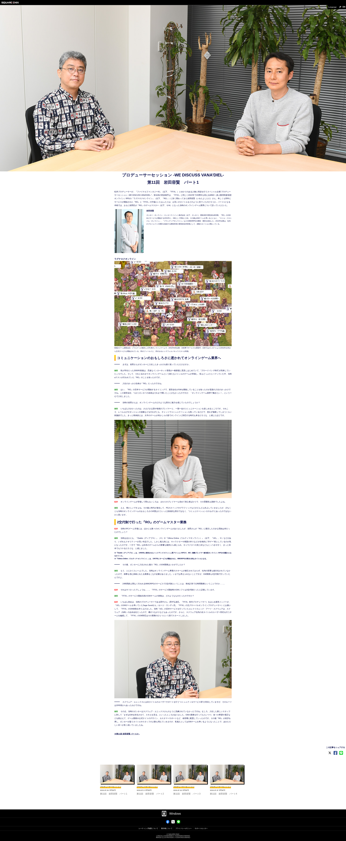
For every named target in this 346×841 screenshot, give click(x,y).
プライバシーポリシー (183, 828)
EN (344, 7)
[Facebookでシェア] (167, 823)
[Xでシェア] (173, 823)
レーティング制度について (148, 828)
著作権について (166, 828)
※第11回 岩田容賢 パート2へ (126, 734)
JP (340, 7)
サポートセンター (201, 828)
